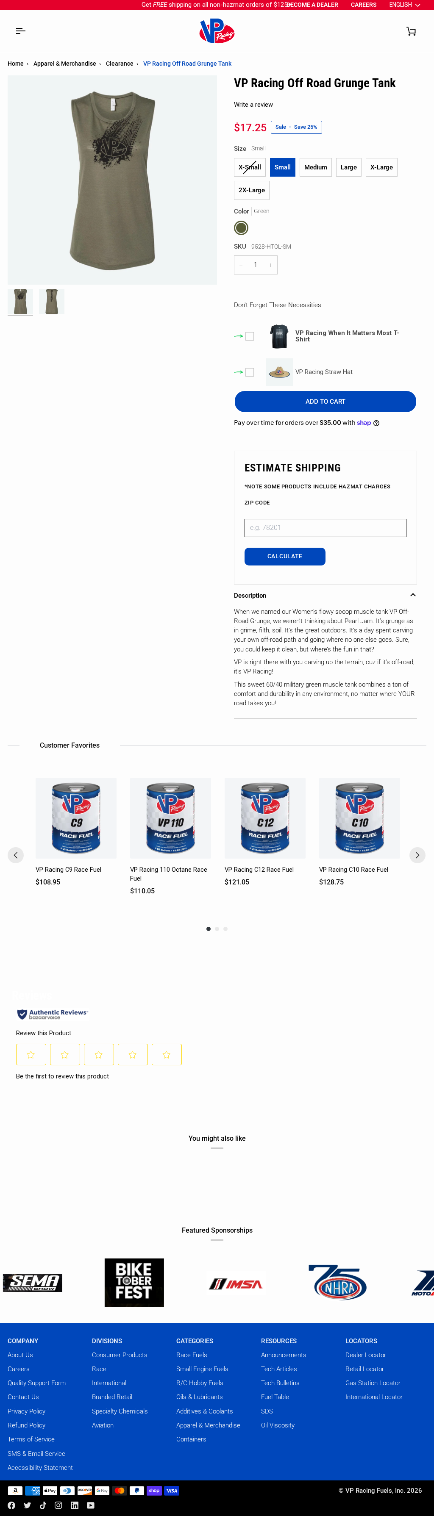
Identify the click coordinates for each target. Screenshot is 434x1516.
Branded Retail (112, 1397)
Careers (19, 1369)
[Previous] (16, 855)
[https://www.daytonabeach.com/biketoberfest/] (81, 1282)
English (400, 4)
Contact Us (23, 1397)
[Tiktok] (43, 1505)
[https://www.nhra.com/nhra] (284, 1283)
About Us (20, 1355)
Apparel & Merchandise (64, 63)
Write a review (253, 104)
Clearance (120, 63)
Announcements (283, 1355)
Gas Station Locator (373, 1383)
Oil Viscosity (278, 1425)
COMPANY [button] (23, 1341)
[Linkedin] (74, 1505)
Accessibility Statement (40, 1468)
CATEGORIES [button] (194, 1341)
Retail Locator (364, 1369)
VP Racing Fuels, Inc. (375, 1490)
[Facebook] (11, 1505)
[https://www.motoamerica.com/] (386, 1283)
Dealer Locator (365, 1355)
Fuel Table (275, 1397)
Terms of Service (31, 1439)
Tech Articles (279, 1369)
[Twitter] (27, 1505)
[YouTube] (91, 1505)
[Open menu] (20, 31)
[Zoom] (23, 268)
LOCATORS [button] (361, 1341)
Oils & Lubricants (199, 1397)
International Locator (374, 1397)
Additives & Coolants (204, 1411)
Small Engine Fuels (202, 1369)
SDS (267, 1411)
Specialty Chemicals (120, 1411)
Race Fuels (191, 1355)
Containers (191, 1439)
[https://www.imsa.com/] (183, 1283)
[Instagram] (58, 1505)
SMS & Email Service (36, 1454)
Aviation (103, 1425)
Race (99, 1369)
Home (16, 63)
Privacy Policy (26, 1411)
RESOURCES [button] (279, 1341)
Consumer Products (119, 1355)
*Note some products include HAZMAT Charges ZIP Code (318, 494)
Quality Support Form (37, 1383)
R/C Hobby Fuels (199, 1383)
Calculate (285, 556)
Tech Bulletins (280, 1383)
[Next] (417, 855)
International (109, 1383)
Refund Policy (26, 1425)
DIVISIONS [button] (107, 1341)
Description (250, 595)
